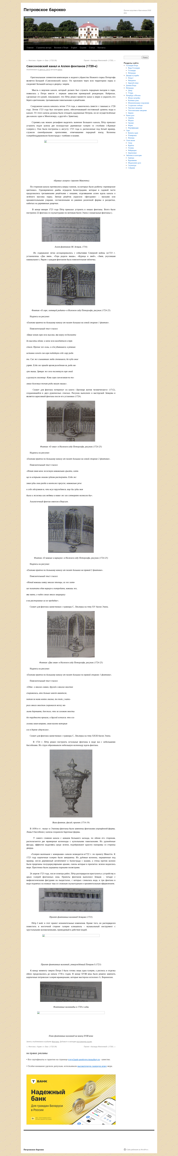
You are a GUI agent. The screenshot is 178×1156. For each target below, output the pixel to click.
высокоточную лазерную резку (92, 1066)
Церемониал (132, 153)
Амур (130, 143)
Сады (128, 130)
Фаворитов (132, 80)
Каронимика (132, 160)
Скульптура (132, 165)
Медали (131, 120)
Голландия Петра (132, 65)
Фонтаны (55, 1041)
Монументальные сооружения (138, 103)
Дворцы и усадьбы (132, 75)
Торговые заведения (135, 108)
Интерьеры (132, 73)
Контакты (101, 47)
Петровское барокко (45, 9)
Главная (30, 47)
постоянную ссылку (84, 1041)
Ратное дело (130, 115)
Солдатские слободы (135, 105)
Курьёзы (131, 145)
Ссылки (83, 47)
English (74, 47)
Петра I (130, 78)
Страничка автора (43, 47)
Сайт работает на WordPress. (138, 1149)
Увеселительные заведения (137, 110)
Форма (130, 125)
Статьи (92, 47)
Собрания (131, 168)
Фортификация (133, 128)
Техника (131, 148)
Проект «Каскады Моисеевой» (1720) (99, 60)
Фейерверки (132, 150)
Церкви (130, 113)
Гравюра (131, 158)
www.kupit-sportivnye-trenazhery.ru (84, 1059)
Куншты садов (133, 133)
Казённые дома (133, 100)
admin (60, 69)
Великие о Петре (61, 47)
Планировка (132, 135)
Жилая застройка (134, 98)
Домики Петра (131, 85)
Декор (130, 90)
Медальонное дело (134, 163)
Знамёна (131, 118)
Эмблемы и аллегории (134, 155)
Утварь (130, 93)
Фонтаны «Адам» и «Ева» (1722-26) (41, 60)
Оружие (131, 123)
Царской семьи (133, 83)
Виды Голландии (134, 68)
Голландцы (132, 70)
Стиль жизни (130, 140)
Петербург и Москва (133, 95)
